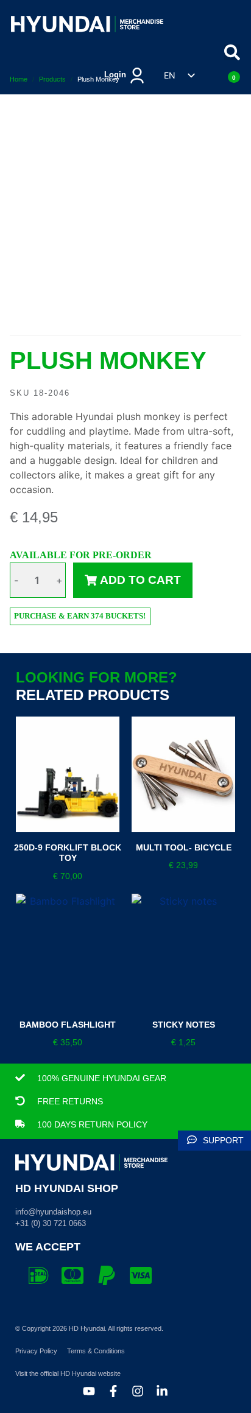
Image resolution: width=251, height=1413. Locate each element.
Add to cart (140, 579)
